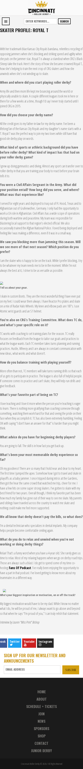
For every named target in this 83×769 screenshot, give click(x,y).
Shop (42, 736)
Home (41, 691)
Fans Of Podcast (20, 567)
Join (41, 714)
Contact (41, 743)
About (41, 699)
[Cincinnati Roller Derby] (41, 7)
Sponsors (41, 728)
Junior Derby (41, 750)
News (41, 721)
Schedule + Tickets (41, 706)
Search (64, 21)
